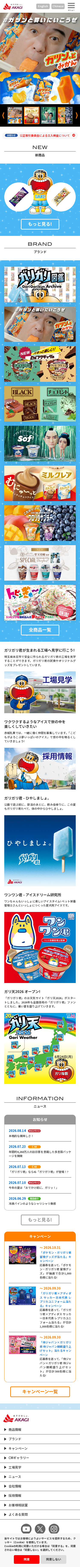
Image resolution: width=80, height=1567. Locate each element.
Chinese (58, 6)
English (43, 6)
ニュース (15, 1476)
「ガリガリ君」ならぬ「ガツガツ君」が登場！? (38, 1172)
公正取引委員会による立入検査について (45, 135)
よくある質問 (18, 1514)
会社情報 (15, 1486)
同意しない (53, 1559)
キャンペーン (18, 1448)
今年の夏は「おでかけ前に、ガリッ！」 (34, 1187)
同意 (27, 1559)
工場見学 (15, 1467)
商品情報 (15, 1429)
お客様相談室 (18, 1505)
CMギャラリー (19, 1457)
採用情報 (15, 1495)
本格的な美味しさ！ (21, 1136)
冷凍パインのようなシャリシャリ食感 (32, 1203)
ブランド (15, 1439)
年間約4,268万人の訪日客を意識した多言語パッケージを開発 (40, 1154)
